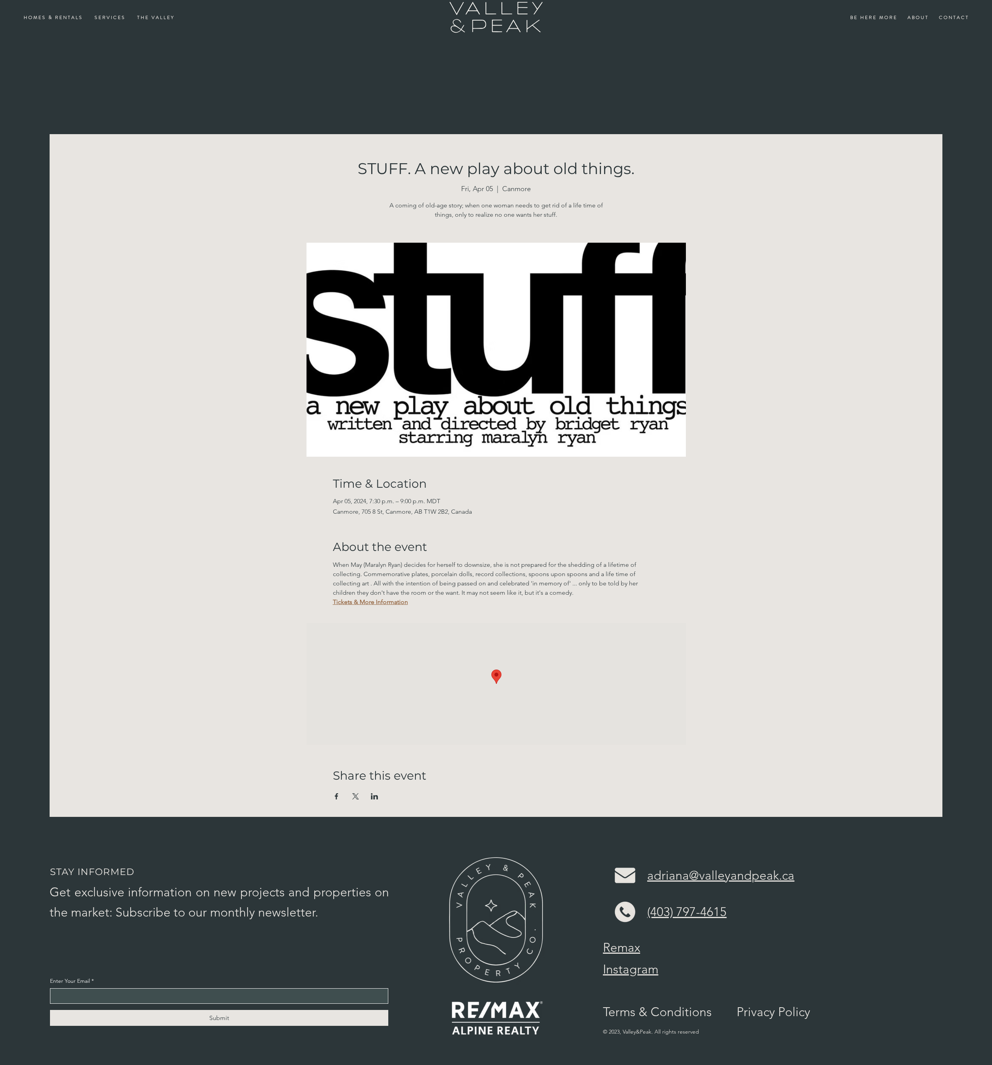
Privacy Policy (773, 1012)
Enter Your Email (72, 980)
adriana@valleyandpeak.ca (720, 875)
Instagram (630, 969)
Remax (621, 947)
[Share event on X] (355, 796)
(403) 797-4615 (687, 911)
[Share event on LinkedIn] (374, 796)
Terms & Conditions (657, 1012)
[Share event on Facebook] (336, 796)
